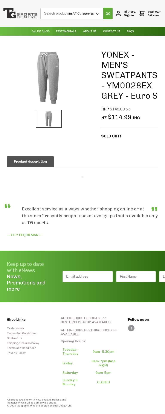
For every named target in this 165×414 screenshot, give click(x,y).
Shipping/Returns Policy (23, 343)
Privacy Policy (16, 352)
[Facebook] (131, 328)
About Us (89, 31)
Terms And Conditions (22, 333)
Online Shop (40, 31)
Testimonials (66, 31)
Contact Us (111, 31)
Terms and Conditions (21, 348)
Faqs (130, 31)
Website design (39, 405)
